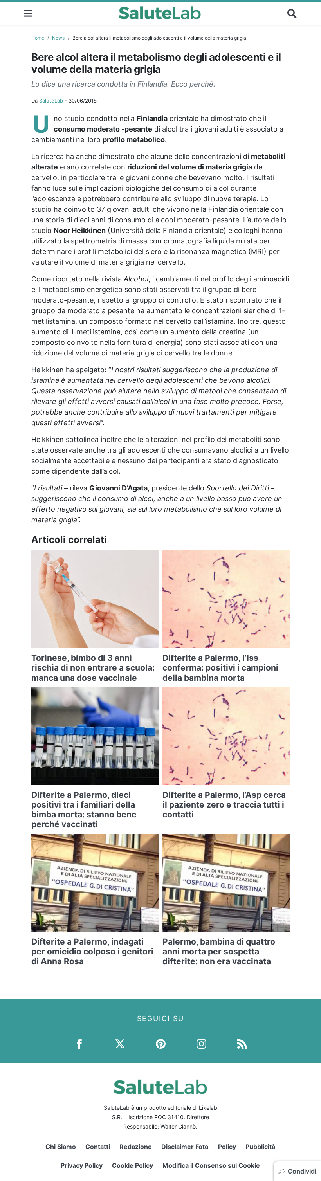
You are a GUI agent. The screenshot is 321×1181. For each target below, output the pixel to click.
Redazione (135, 1146)
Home (37, 38)
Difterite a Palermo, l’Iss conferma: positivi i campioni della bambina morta (220, 667)
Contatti (97, 1146)
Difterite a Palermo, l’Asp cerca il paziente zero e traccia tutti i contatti (224, 804)
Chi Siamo (60, 1146)
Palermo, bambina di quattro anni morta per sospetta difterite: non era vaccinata (218, 951)
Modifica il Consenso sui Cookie (211, 1165)
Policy (227, 1146)
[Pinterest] (161, 1043)
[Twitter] (120, 1043)
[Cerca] (292, 13)
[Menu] (28, 13)
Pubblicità (260, 1146)
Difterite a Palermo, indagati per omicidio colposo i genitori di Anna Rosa (92, 951)
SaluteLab (51, 100)
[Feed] (242, 1043)
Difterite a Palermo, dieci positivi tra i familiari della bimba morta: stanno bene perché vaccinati (84, 809)
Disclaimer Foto (185, 1146)
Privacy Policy (82, 1165)
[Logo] (160, 13)
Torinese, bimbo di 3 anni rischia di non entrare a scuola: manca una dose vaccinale (93, 667)
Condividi (302, 1171)
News (58, 38)
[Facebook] (79, 1043)
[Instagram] (201, 1043)
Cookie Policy (132, 1165)
